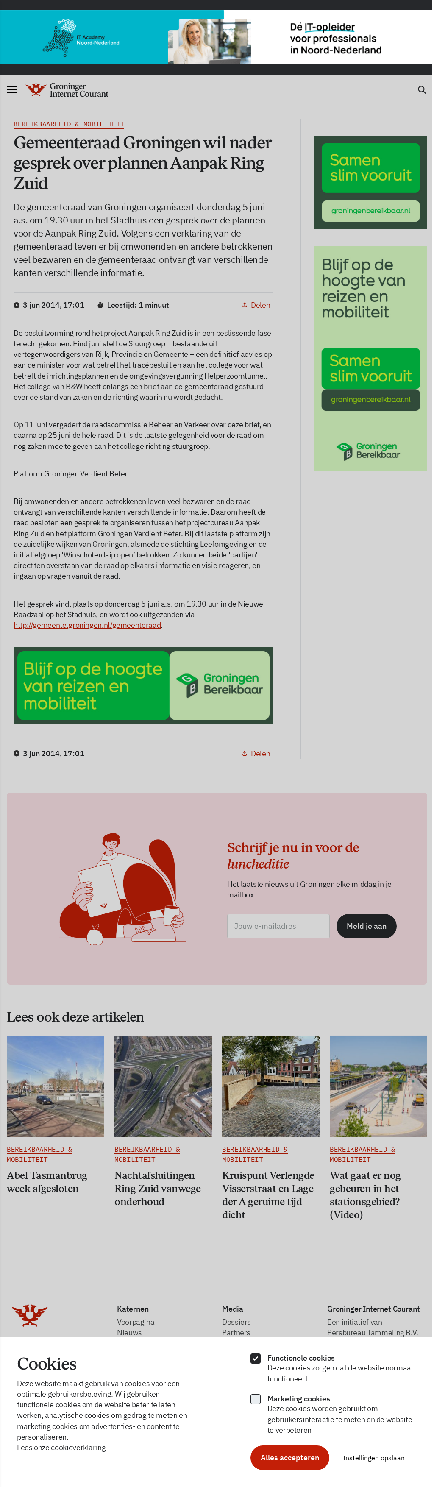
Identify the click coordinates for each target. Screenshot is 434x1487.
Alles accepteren (290, 1457)
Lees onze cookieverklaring (61, 1447)
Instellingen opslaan (374, 1458)
